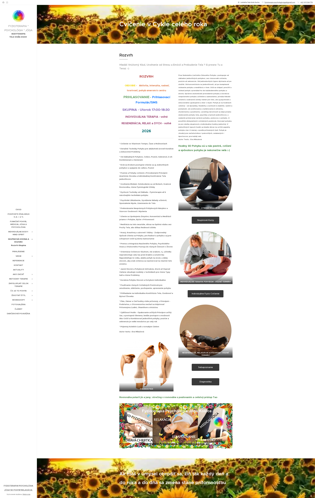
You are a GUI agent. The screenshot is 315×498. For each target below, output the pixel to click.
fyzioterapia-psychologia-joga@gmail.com (280, 2)
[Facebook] (3, 2)
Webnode (26, 494)
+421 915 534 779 (306, 2)
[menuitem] (18, 209)
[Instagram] (7, 2)
